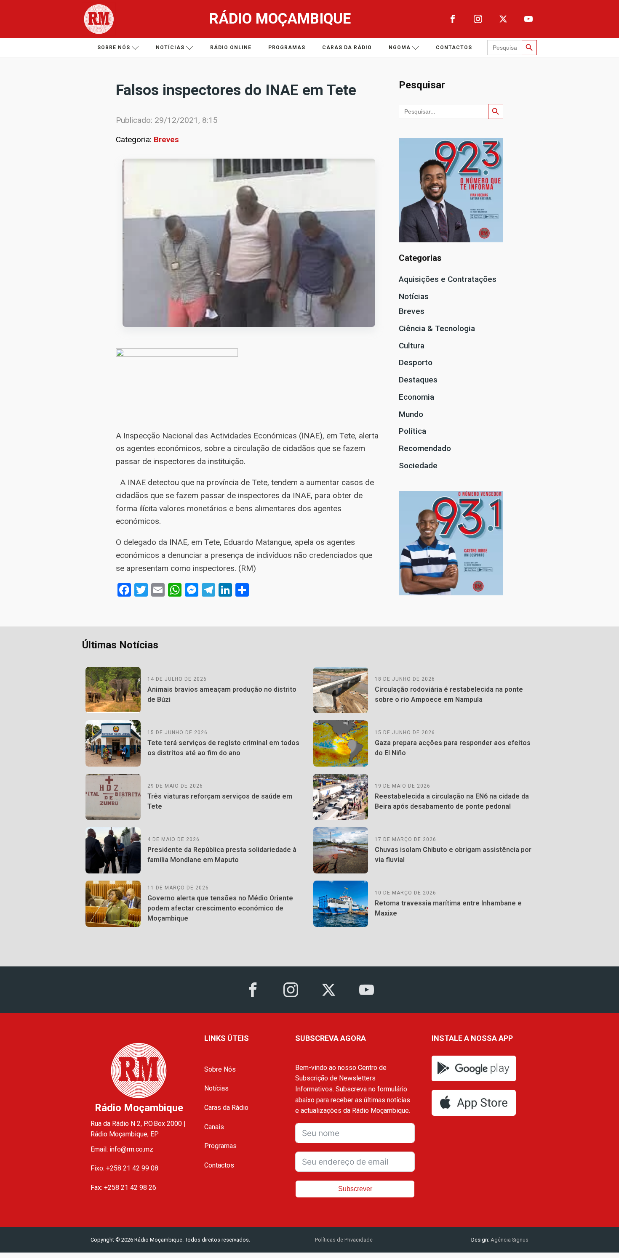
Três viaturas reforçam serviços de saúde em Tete (219, 801)
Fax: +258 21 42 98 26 (123, 1188)
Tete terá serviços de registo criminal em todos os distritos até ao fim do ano (223, 748)
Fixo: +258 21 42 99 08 (124, 1168)
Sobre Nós (220, 1069)
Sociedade (418, 465)
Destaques (418, 380)
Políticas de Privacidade (344, 1240)
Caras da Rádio (347, 47)
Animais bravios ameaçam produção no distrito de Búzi (221, 694)
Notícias (170, 47)
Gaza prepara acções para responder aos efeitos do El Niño (453, 748)
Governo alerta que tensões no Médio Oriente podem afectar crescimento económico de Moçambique (220, 908)
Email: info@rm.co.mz (122, 1149)
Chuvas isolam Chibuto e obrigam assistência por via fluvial (453, 855)
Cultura (411, 345)
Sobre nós (113, 47)
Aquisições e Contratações (447, 279)
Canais (214, 1127)
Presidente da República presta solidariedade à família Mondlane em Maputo (221, 855)
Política (412, 431)
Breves (166, 139)
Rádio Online (230, 47)
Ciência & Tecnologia (437, 328)
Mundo (411, 414)
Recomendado (425, 448)
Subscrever (355, 1188)
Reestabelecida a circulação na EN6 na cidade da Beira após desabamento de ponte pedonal (452, 801)
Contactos (454, 47)
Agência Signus (508, 1240)
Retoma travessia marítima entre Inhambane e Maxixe (448, 908)
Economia (416, 397)
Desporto (415, 362)
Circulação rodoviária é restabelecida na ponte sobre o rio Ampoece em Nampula (449, 694)
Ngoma (400, 47)
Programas (286, 47)
